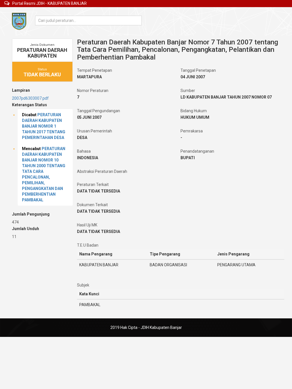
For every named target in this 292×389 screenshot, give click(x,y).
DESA (82, 137)
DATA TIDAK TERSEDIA (98, 191)
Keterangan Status (29, 105)
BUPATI (188, 157)
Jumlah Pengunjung (31, 214)
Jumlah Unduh (25, 228)
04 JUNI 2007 (193, 77)
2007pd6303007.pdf (30, 98)
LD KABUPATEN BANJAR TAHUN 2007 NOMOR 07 (226, 97)
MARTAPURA (89, 77)
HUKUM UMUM (195, 117)
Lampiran (21, 90)
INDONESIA (87, 157)
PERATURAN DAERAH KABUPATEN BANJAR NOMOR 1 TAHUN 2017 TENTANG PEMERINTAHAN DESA (43, 126)
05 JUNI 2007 (89, 117)
